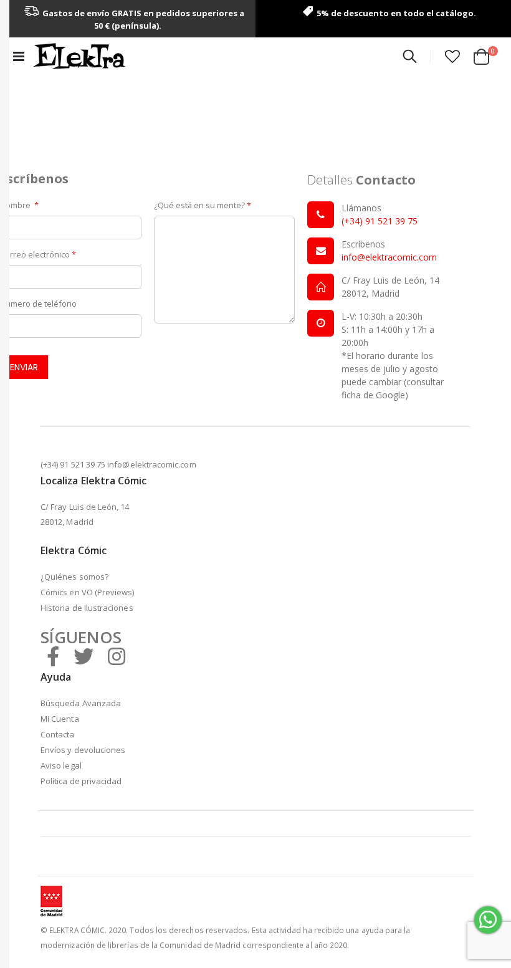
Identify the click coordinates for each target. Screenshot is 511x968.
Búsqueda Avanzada (81, 703)
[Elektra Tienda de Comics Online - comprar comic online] (79, 56)
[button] (452, 56)
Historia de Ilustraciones (87, 607)
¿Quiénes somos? (74, 576)
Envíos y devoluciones (83, 749)
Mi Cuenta (60, 718)
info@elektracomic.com (389, 257)
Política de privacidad (81, 781)
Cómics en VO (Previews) (88, 592)
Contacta (58, 734)
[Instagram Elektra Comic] (116, 656)
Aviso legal (61, 765)
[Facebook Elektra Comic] (53, 656)
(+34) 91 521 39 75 (379, 221)
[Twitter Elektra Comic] (83, 656)
